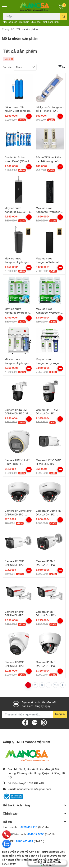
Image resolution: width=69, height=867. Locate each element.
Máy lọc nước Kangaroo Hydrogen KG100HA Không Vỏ (48, 363)
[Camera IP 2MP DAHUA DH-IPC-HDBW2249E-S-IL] (50, 643)
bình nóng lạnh (51, 22)
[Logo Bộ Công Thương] (13, 796)
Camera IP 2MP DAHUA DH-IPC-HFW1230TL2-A (15, 565)
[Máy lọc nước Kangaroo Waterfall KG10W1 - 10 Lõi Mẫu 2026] (50, 240)
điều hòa (36, 22)
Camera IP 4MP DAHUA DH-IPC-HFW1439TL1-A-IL (47, 565)
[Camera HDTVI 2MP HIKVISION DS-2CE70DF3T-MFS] (19, 441)
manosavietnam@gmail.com (33, 788)
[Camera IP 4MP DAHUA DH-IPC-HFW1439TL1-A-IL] (50, 542)
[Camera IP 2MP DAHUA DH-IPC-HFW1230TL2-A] (19, 542)
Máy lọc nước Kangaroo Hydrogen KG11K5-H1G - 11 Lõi (18, 363)
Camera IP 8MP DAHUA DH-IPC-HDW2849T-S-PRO (16, 665)
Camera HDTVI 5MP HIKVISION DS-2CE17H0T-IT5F (48, 463)
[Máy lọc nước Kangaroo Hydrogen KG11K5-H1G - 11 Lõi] (19, 340)
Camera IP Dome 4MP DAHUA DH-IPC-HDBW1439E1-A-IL (49, 514)
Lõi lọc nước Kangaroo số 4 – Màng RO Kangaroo (49, 110)
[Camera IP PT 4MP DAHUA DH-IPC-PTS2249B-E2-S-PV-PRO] (50, 391)
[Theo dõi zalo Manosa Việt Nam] (34, 722)
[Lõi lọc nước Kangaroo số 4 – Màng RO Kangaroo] (50, 88)
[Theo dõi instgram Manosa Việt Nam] (44, 722)
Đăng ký (60, 713)
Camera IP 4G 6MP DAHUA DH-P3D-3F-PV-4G (17, 413)
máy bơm (24, 22)
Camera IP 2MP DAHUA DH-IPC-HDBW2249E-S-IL (47, 665)
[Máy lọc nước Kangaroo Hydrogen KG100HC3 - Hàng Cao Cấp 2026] (50, 189)
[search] (63, 16)
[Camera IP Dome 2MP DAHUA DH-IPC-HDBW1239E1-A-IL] (19, 492)
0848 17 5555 (35, 834)
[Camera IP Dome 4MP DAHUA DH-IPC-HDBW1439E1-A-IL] (50, 492)
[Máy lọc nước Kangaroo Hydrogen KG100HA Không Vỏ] (50, 340)
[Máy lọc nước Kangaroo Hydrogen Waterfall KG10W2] (19, 240)
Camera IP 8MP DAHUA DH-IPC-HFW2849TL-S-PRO (48, 615)
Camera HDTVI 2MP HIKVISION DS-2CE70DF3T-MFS (17, 463)
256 (55, 685)
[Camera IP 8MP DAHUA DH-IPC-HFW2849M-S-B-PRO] (19, 593)
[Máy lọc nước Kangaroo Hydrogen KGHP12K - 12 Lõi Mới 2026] (50, 290)
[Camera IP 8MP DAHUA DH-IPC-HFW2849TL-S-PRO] (50, 593)
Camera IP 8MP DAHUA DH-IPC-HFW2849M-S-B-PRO (18, 615)
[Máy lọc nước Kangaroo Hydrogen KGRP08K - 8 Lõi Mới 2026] (19, 290)
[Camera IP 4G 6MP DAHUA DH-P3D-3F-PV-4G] (19, 391)
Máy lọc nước (10, 22)
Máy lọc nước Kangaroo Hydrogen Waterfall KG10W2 (17, 262)
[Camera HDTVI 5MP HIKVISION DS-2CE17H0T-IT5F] (50, 441)
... (49, 685)
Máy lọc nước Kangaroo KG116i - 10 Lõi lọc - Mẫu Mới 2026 (19, 211)
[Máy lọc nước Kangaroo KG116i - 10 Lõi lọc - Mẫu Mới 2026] (19, 189)
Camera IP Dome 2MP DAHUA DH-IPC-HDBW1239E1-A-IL (18, 514)
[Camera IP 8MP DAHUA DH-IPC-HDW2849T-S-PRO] (19, 643)
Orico (7, 59)
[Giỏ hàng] (60, 6)
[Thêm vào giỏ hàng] (29, 116)
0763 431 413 (35, 783)
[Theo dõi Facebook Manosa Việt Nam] (25, 722)
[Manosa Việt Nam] (34, 6)
